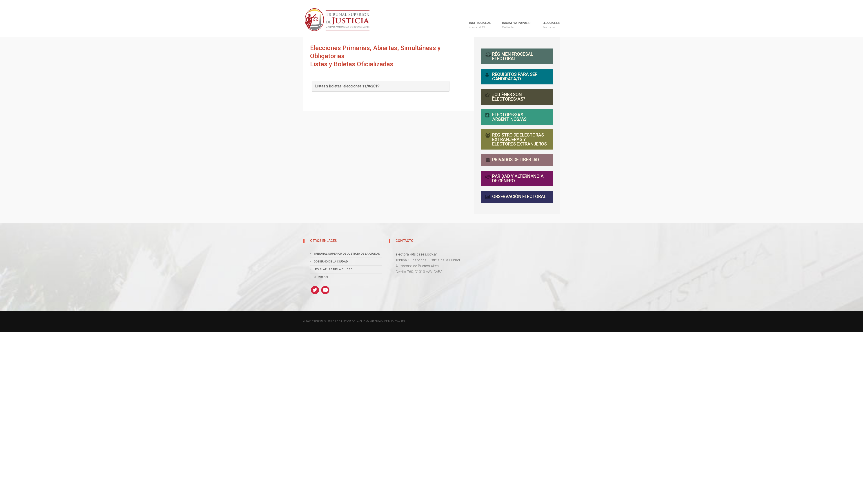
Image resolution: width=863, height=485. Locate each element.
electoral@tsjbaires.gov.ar (416, 254)
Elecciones (551, 25)
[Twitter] (315, 290)
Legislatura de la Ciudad (333, 269)
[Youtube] (325, 290)
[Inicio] (337, 19)
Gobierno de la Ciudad (331, 261)
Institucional (480, 25)
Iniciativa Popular (516, 25)
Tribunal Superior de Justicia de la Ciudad (347, 253)
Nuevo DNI (321, 277)
